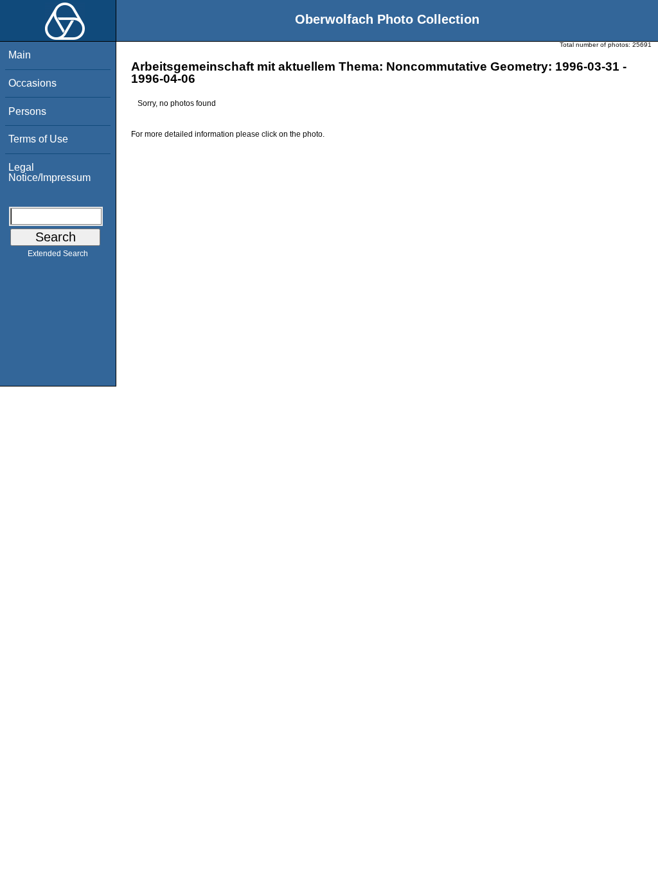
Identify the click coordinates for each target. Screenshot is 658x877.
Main (19, 54)
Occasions (32, 83)
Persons (27, 111)
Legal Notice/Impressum (49, 172)
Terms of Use (38, 139)
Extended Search (58, 253)
